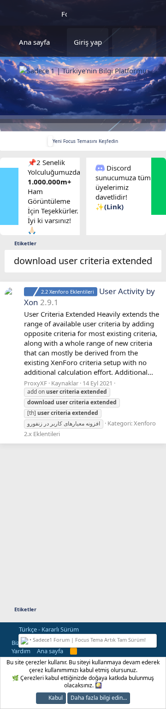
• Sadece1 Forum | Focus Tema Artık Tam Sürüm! (87, 639)
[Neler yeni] (123, 42)
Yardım (21, 651)
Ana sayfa (34, 42)
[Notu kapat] (152, 638)
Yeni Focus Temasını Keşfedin (85, 141)
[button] (63, 42)
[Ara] (145, 42)
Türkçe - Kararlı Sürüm (48, 629)
